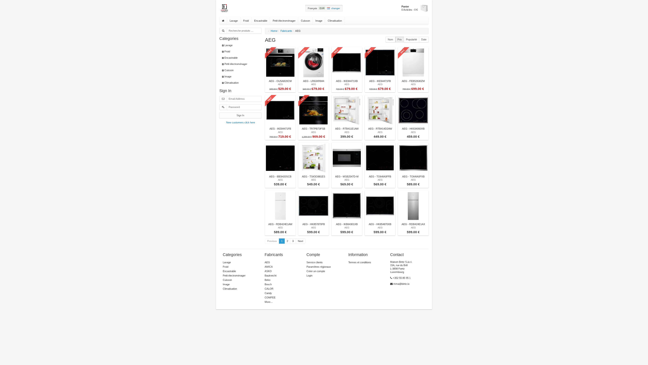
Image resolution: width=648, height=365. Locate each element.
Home (274, 30)
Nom (390, 39)
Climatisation (335, 20)
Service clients (314, 262)
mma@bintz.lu (401, 283)
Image (318, 20)
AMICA (269, 266)
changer (335, 8)
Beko (267, 279)
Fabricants (286, 30)
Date (423, 39)
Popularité (411, 39)
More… (269, 301)
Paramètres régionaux (318, 266)
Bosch (268, 284)
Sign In (240, 115)
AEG (267, 262)
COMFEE (270, 297)
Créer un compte (315, 271)
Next (300, 241)
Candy (268, 293)
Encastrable (260, 20)
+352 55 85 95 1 (401, 277)
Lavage (234, 20)
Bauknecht (270, 275)
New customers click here (240, 122)
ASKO (268, 271)
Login (309, 275)
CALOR (269, 288)
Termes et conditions (359, 262)
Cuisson (305, 20)
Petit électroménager (284, 20)
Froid (246, 20)
